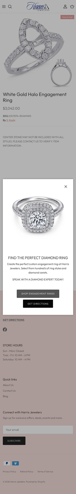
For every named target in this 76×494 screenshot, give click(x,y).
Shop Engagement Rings (38, 293)
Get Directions (38, 303)
